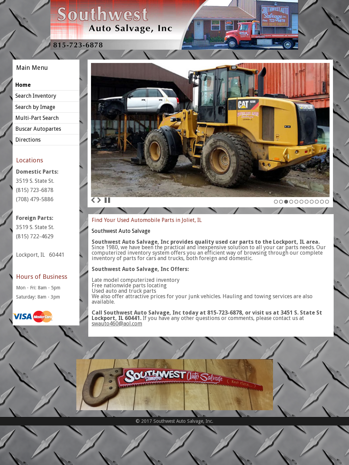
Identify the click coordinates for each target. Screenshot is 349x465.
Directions (28, 140)
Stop (107, 200)
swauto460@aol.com (117, 323)
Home (23, 85)
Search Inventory (35, 96)
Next (99, 200)
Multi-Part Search (37, 118)
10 (322, 203)
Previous (93, 200)
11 (327, 203)
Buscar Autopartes (38, 129)
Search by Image (35, 107)
